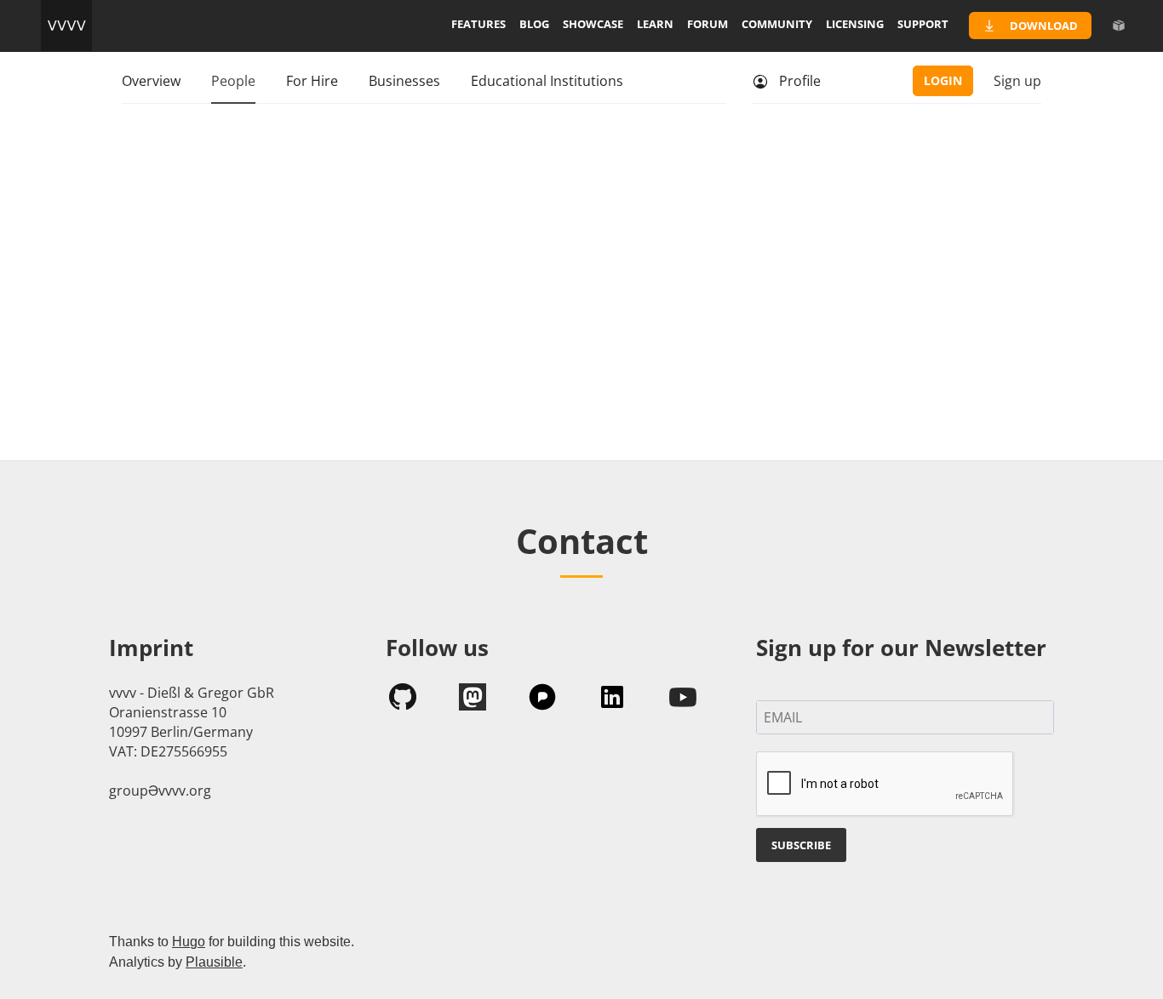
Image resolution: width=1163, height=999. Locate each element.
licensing (855, 23)
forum (707, 23)
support (922, 23)
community (777, 23)
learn (655, 23)
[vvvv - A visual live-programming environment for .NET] (66, 25)
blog (534, 23)
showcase (593, 23)
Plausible (214, 962)
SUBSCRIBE (801, 845)
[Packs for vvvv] (1118, 25)
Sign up (1017, 80)
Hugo (188, 941)
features (478, 23)
